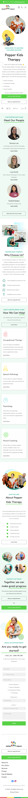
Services (4, 768)
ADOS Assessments (20, 2)
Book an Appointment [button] (14, 102)
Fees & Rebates (6, 774)
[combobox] (3, 674)
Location (13, 705)
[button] (26, 1)
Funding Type (13, 697)
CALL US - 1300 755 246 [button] (14, 656)
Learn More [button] (14, 325)
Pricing (3, 771)
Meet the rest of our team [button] (14, 213)
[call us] (22, 7)
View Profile (14, 151)
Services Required (13, 684)
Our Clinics (5, 765)
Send (14, 723)
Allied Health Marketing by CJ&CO (14, 785)
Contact (4, 777)
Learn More (6, 355)
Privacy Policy (14, 792)
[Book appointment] (19, 7)
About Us (4, 763)
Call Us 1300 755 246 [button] (14, 96)
